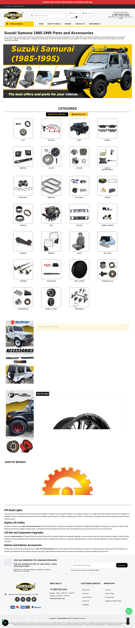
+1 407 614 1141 (18, 6)
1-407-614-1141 (121, 14)
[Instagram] (22, 599)
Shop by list (79, 114)
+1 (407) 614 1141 (58, 589)
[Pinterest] (34, 599)
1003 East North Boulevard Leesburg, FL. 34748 (23, 594)
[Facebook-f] (17, 599)
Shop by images (58, 114)
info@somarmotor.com (57, 598)
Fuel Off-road (42, 394)
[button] (129, 611)
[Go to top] (128, 621)
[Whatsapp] (28, 599)
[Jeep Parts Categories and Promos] (20, 352)
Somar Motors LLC (65, 618)
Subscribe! (121, 565)
